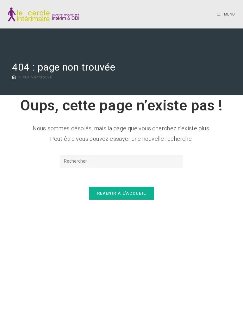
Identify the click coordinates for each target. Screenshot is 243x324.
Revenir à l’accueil (121, 193)
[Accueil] (14, 77)
